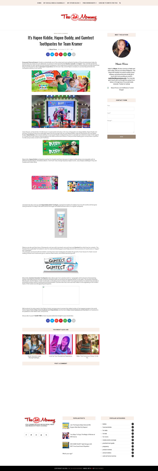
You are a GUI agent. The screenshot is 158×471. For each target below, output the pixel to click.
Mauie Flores (53, 49)
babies (104, 424)
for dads (105, 430)
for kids (105, 433)
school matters (107, 453)
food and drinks (107, 427)
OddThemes (99, 468)
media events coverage (61, 33)
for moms (105, 437)
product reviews (107, 449)
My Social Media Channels (54, 3)
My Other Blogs (73, 3)
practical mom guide (108, 443)
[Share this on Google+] (56, 54)
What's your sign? (68, 453)
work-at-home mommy (109, 456)
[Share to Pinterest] (74, 54)
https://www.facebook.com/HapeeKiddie (46, 310)
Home (39, 3)
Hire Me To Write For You (108, 3)
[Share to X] (52, 54)
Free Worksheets (89, 3)
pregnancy (106, 446)
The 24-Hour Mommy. (75, 468)
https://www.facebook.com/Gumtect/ (78, 310)
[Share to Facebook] (48, 54)
